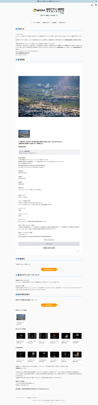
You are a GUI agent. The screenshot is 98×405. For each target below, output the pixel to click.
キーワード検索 (36, 22)
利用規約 (54, 22)
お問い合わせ (62, 22)
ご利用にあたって (46, 22)
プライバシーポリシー (21, 397)
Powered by (47, 402)
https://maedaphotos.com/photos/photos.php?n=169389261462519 (34, 236)
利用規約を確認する (49, 269)
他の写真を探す (49, 305)
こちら (22, 264)
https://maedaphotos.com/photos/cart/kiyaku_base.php (31, 165)
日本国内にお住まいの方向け (49, 247)
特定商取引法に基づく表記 (32, 397)
